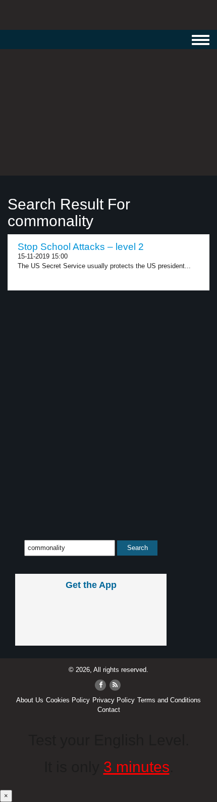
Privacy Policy (113, 700)
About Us (29, 700)
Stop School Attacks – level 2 (81, 246)
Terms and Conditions (169, 700)
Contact (108, 709)
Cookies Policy (68, 700)
